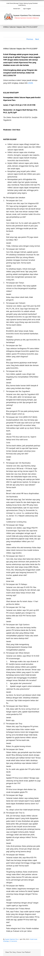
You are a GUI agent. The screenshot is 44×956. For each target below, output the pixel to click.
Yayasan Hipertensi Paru (11, 939)
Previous (29, 39)
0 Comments (13, 941)
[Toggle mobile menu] (40, 22)
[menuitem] (17, 8)
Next (37, 39)
